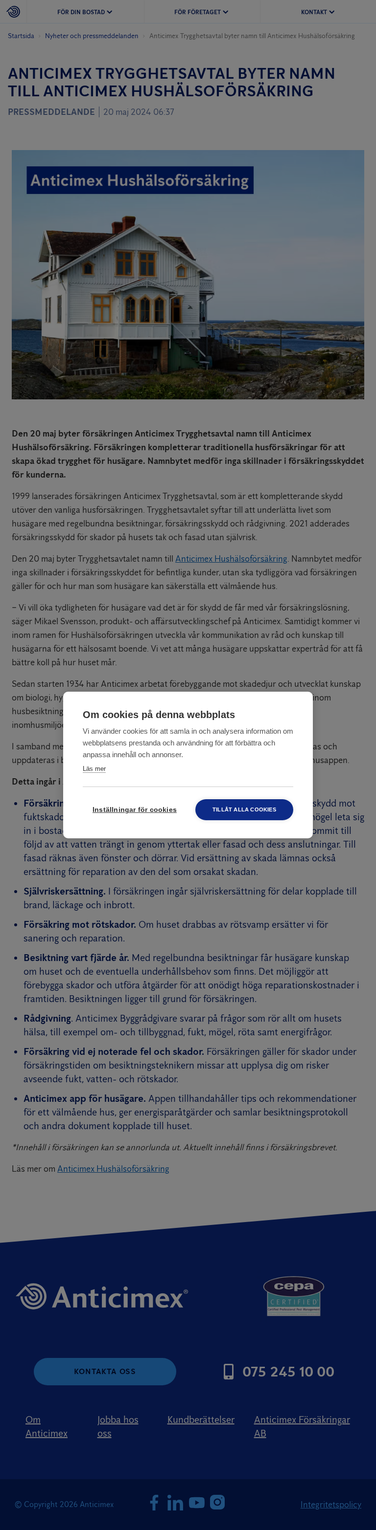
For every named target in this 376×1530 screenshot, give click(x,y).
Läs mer (94, 768)
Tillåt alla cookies (244, 809)
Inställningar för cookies (135, 809)
